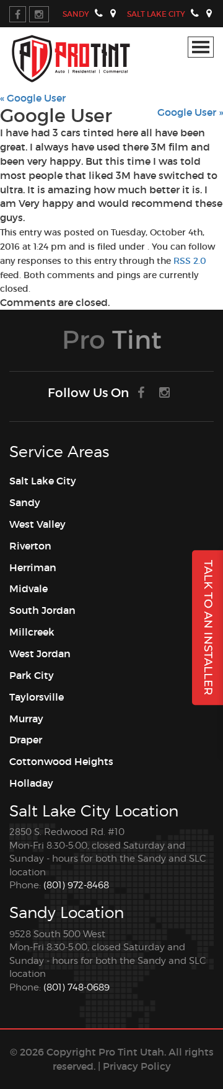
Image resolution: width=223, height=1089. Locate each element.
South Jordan (42, 610)
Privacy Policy (137, 1066)
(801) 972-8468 (76, 885)
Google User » (190, 112)
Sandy (76, 14)
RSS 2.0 (189, 261)
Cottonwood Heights (61, 761)
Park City (31, 675)
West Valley (37, 524)
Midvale (28, 588)
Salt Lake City (156, 14)
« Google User (33, 98)
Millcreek (32, 632)
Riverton (30, 546)
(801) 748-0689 (76, 987)
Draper (25, 739)
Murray (26, 718)
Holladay (31, 783)
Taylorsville (36, 697)
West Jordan (40, 653)
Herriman (32, 567)
